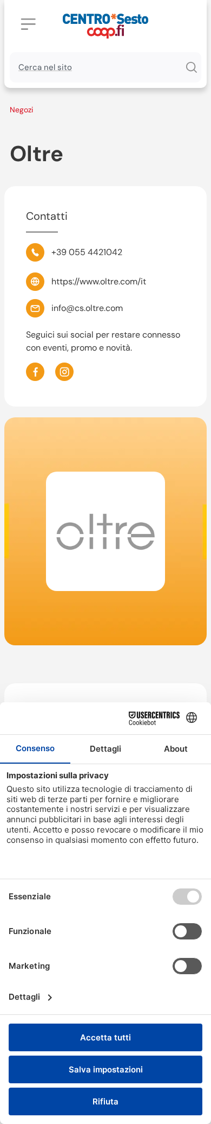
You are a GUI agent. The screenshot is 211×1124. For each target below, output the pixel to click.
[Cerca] (191, 67)
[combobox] (95, 67)
